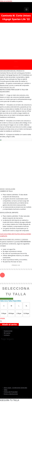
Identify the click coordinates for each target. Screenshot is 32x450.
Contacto (7, 335)
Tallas (5, 390)
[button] (16, 71)
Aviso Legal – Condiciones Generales (15, 388)
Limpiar (2, 318)
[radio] (3, 305)
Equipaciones (8, 331)
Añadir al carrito (9, 324)
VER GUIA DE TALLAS (7, 87)
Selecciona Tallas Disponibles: (10, 301)
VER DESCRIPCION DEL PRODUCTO (12, 71)
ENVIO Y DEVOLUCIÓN (7, 189)
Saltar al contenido (6, 1)
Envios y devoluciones (11, 394)
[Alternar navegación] (26, 9)
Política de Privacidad (10, 392)
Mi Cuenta (7, 333)
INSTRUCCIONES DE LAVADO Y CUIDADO (14, 239)
